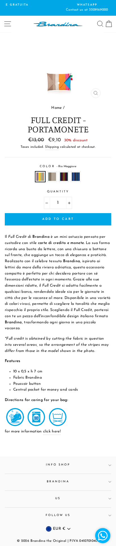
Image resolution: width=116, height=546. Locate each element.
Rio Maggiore (40, 177)
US (58, 498)
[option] (63, 8)
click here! (52, 431)
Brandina (58, 481)
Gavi (64, 177)
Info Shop (58, 464)
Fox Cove (52, 177)
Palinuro (76, 177)
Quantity (58, 191)
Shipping (52, 147)
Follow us (58, 515)
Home (56, 108)
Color (58, 166)
